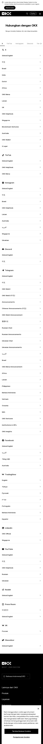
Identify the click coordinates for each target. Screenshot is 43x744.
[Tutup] (38, 708)
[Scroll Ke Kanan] (41, 43)
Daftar (33, 14)
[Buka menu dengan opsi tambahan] (40, 14)
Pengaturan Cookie (21, 737)
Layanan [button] (6, 699)
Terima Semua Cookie (21, 731)
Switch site (10, 8)
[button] (27, 13)
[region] (21, 724)
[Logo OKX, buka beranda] (6, 14)
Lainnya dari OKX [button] (10, 687)
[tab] (2, 43)
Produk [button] (5, 693)
